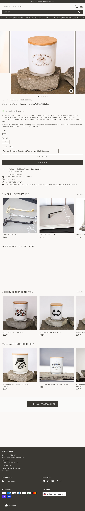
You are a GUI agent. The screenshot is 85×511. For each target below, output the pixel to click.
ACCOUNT (5, 470)
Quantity (5, 138)
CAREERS (5, 460)
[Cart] (76, 6)
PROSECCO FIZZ (25, 100)
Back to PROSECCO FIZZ (44, 404)
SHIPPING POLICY (8, 455)
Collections (12, 100)
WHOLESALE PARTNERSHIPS (13, 457)
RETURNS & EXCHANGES (11, 468)
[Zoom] (71, 91)
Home (4, 100)
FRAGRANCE (7, 147)
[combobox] (42, 12)
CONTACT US (7, 465)
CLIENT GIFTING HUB (10, 463)
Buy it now (42, 162)
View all (80, 194)
